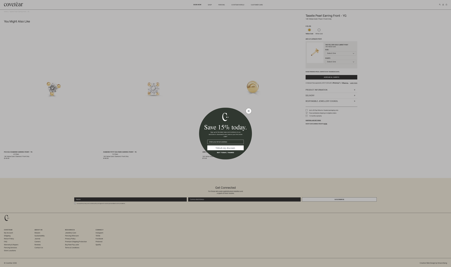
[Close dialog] (248, 111)
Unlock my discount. (225, 147)
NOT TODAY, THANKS (225, 152)
